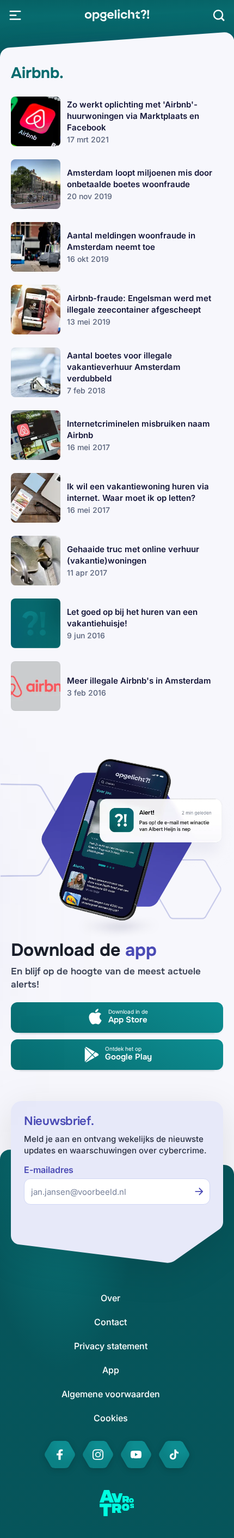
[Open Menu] (15, 15)
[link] (116, 15)
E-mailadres (48, 1170)
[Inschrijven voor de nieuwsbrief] (199, 1191)
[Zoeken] (219, 15)
